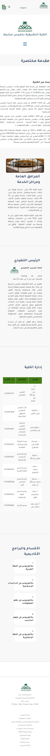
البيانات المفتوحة (25, 718)
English (23, 8)
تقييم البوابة (25, 739)
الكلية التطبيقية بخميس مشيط (25, 35)
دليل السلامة (25, 742)
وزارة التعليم (25, 715)
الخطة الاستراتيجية (25, 725)
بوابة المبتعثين (25, 735)
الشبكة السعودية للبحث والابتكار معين (25, 722)
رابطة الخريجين (25, 745)
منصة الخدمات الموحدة (25, 729)
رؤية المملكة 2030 (25, 732)
